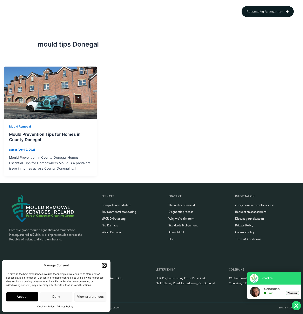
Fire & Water (218, 11)
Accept (22, 297)
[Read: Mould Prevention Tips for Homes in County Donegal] (50, 92)
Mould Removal (20, 126)
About (116, 11)
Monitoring (192, 11)
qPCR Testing (166, 11)
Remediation (138, 11)
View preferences (90, 297)
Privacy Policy (65, 306)
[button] (104, 265)
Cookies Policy (46, 306)
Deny (56, 297)
